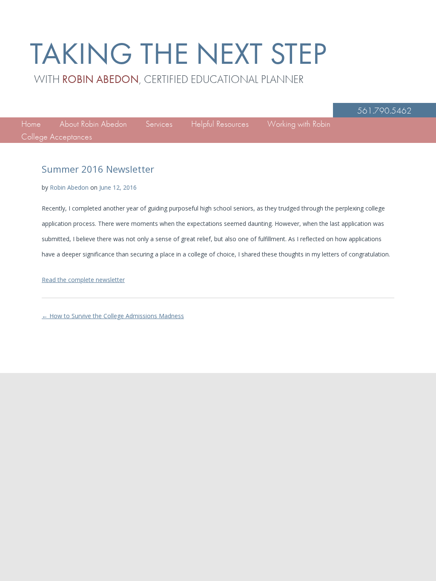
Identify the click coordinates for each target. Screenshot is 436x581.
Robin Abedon (69, 187)
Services (159, 123)
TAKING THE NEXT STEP (178, 53)
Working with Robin (298, 123)
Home (31, 123)
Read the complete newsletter (83, 280)
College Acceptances (56, 136)
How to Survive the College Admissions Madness (113, 316)
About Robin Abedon (93, 123)
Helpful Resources (220, 123)
